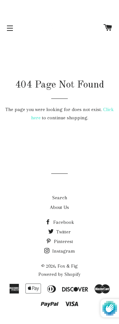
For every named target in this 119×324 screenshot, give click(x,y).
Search (59, 198)
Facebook (63, 222)
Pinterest (63, 241)
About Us (59, 207)
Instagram (63, 251)
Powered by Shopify (59, 274)
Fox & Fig (68, 266)
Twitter (63, 232)
